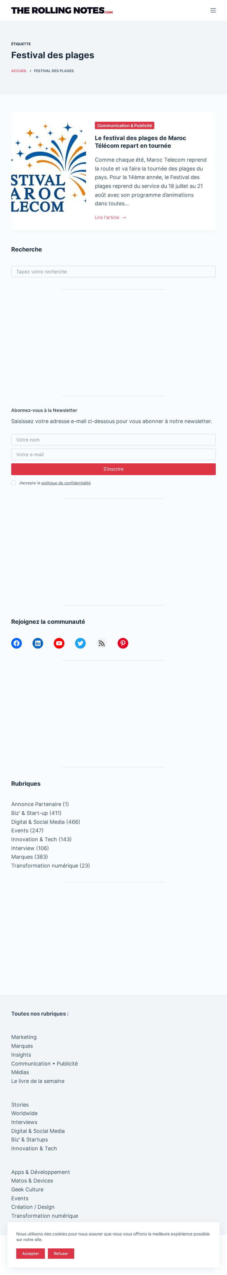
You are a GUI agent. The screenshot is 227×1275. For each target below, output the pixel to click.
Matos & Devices (32, 1180)
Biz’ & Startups (29, 1139)
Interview (23, 848)
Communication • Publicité (44, 1063)
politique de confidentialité (66, 482)
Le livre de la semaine (37, 1081)
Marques (22, 857)
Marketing (24, 1037)
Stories (20, 1105)
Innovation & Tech (34, 839)
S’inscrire (113, 469)
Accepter (30, 1253)
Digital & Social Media (38, 822)
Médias (20, 1072)
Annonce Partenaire (36, 804)
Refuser (61, 1253)
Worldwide (24, 1113)
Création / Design (33, 1207)
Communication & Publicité (124, 125)
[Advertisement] (113, 342)
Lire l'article (107, 218)
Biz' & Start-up (29, 813)
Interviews (24, 1122)
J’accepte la (55, 482)
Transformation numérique (44, 866)
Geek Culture (27, 1189)
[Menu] (213, 10)
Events (19, 830)
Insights (21, 1055)
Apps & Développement (40, 1172)
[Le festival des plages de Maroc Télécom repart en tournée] (48, 171)
